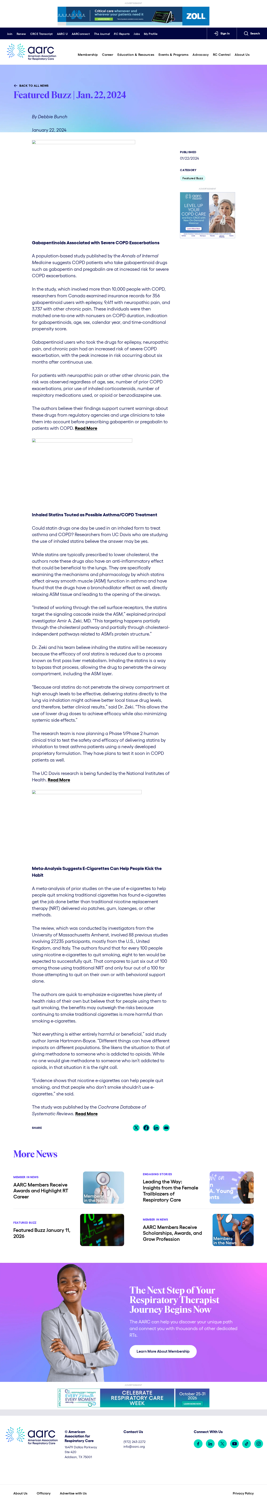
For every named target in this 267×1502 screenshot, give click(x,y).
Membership (88, 54)
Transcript (41, 34)
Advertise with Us (73, 1493)
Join (10, 34)
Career (107, 54)
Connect (81, 34)
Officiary (43, 1493)
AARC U (62, 34)
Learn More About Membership (163, 1351)
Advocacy (201, 54)
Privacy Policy (243, 1493)
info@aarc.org (134, 1446)
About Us (242, 54)
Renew (21, 34)
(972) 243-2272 (134, 1441)
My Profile (150, 34)
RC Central (222, 54)
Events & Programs (174, 54)
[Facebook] (146, 1127)
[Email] (166, 1127)
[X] (136, 1127)
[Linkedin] (156, 1127)
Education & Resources (135, 54)
